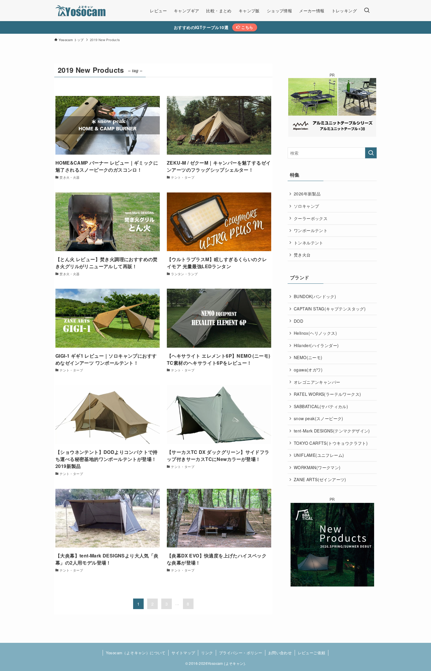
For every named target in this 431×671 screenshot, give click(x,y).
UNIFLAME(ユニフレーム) (319, 455)
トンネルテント (308, 243)
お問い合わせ (280, 652)
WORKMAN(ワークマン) (317, 467)
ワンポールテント (311, 230)
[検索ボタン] (366, 10)
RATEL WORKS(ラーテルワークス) (327, 394)
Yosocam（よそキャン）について (136, 652)
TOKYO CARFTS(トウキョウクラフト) (331, 443)
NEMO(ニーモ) (308, 357)
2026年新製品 (307, 194)
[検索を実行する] (371, 152)
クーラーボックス (311, 218)
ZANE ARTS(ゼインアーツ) (320, 479)
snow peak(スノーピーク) (318, 418)
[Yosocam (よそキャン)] (81, 10)
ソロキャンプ (306, 206)
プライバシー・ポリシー (240, 652)
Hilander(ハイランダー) (316, 345)
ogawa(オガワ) (308, 370)
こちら (246, 27)
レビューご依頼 (311, 652)
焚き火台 (302, 255)
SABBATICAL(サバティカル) (321, 406)
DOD (298, 321)
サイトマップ (183, 652)
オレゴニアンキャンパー (317, 382)
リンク (207, 652)
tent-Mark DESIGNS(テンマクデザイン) (332, 431)
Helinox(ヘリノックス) (315, 333)
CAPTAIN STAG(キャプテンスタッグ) (330, 309)
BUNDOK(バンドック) (315, 296)
